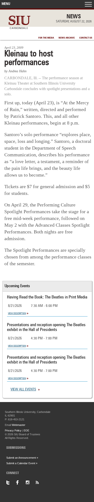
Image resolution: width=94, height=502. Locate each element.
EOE (26, 430)
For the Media (46, 38)
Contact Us (85, 38)
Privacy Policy (13, 430)
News (74, 17)
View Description (17, 313)
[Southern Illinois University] (19, 32)
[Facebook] (21, 482)
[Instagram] (30, 482)
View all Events (23, 389)
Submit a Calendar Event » (21, 463)
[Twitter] (11, 482)
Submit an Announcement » (22, 457)
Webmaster (18, 424)
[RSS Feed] (40, 482)
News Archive (67, 38)
